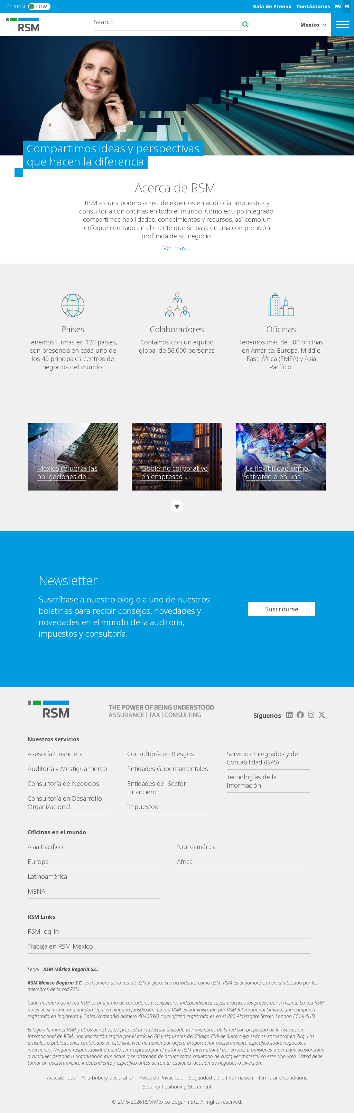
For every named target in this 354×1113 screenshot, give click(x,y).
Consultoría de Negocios (63, 783)
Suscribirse (281, 609)
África (185, 861)
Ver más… (177, 248)
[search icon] (245, 24)
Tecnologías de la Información (252, 781)
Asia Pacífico (45, 847)
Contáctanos (313, 6)
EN (338, 6)
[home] (27, 24)
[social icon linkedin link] (289, 715)
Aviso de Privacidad (162, 1077)
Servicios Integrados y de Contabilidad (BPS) (262, 758)
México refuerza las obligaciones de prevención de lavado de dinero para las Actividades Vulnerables (70, 472)
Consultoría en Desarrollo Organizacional (65, 802)
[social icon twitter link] (321, 715)
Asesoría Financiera (55, 754)
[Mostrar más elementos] (177, 506)
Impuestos (142, 806)
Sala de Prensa (272, 6)
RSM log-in (43, 931)
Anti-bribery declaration (108, 1077)
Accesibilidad (61, 1077)
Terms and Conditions (282, 1077)
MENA (36, 891)
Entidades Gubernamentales (167, 768)
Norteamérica (196, 847)
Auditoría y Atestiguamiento (67, 768)
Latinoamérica (47, 876)
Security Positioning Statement (177, 1086)
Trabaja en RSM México (60, 946)
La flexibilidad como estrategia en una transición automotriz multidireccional (279, 472)
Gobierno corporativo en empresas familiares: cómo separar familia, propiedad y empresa (174, 472)
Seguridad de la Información (221, 1077)
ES (347, 6)
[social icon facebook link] (300, 715)
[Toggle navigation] (342, 24)
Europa (38, 861)
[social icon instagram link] (311, 715)
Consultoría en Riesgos (160, 754)
